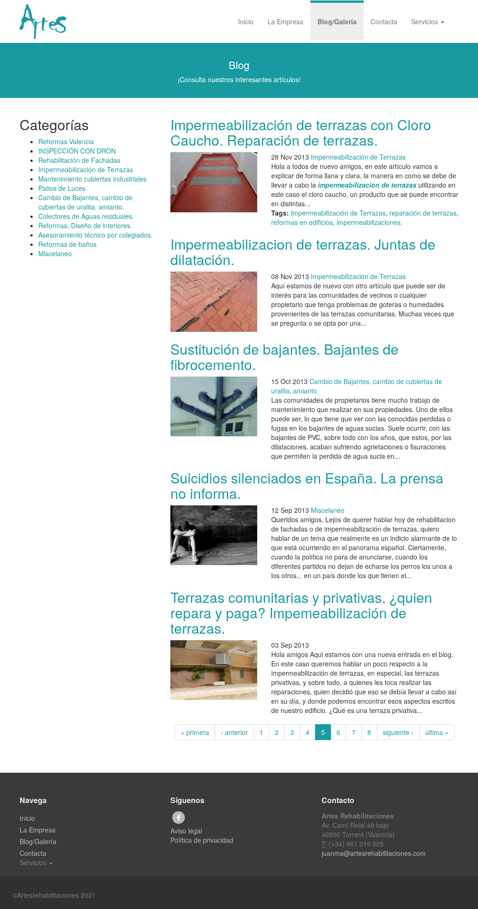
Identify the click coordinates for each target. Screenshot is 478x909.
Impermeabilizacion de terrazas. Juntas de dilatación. (303, 251)
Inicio (245, 21)
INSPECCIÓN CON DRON (77, 150)
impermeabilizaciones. (369, 222)
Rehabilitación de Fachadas (79, 160)
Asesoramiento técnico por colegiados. (95, 234)
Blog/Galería (337, 21)
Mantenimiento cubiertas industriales (92, 178)
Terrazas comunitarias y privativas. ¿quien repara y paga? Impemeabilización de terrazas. (301, 612)
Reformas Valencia (66, 141)
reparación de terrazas (423, 212)
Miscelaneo (55, 253)
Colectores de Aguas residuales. (86, 216)
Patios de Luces (61, 188)
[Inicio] (46, 21)
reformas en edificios (302, 222)
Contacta (384, 21)
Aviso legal (186, 830)
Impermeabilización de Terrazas (85, 169)
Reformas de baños (67, 244)
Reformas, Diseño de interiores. (85, 225)
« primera (195, 732)
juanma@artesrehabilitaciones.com (374, 853)
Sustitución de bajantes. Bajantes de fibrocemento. (284, 356)
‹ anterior (234, 732)
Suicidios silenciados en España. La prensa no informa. (306, 485)
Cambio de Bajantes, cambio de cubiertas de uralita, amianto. (85, 202)
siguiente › (398, 732)
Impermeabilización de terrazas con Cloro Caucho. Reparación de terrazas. (300, 132)
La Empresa (285, 21)
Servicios (425, 21)
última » (437, 732)
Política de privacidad (201, 840)
